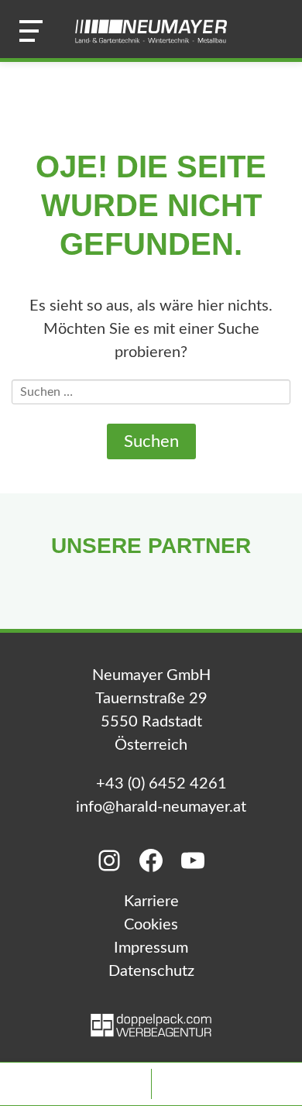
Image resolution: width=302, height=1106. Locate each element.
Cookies (151, 925)
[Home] (151, 31)
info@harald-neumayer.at (161, 807)
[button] (31, 31)
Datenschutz (151, 971)
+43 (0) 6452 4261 (161, 784)
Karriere (151, 901)
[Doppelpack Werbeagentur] (151, 1032)
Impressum (151, 948)
